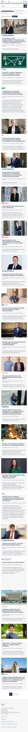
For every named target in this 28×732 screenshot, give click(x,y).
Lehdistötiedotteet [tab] (7, 10)
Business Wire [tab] (5, 12)
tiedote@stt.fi (4, 709)
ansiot (14, 16)
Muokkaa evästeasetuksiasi (7, 721)
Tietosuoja (3, 719)
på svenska (14, 726)
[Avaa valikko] (9, 1)
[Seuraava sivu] (14, 694)
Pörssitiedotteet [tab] (19, 10)
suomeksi (3, 726)
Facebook (3, 716)
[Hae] (25, 6)
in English (8, 726)
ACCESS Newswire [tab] (19, 12)
